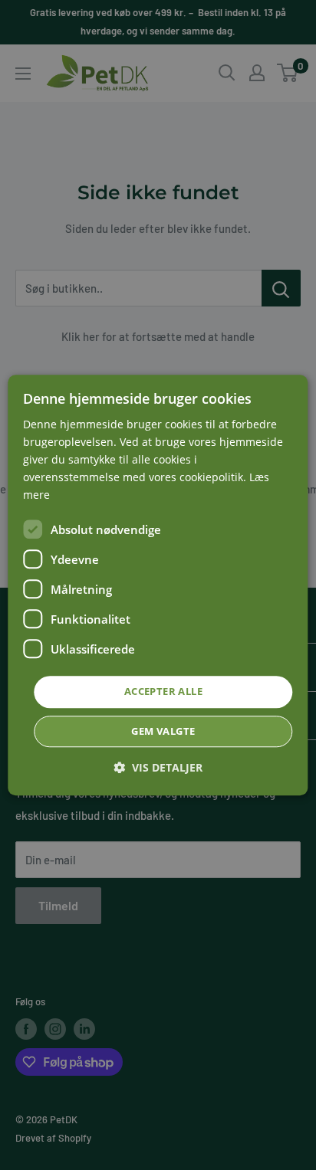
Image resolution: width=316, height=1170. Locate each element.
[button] (158, 767)
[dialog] (158, 585)
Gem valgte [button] (163, 731)
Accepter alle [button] (163, 692)
